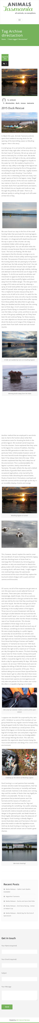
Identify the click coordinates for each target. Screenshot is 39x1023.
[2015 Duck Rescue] (19, 82)
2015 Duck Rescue (13, 108)
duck (17, 103)
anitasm (13, 100)
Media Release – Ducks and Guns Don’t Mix (20, 901)
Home (4, 39)
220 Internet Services (23, 1020)
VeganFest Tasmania (13, 896)
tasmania (30, 103)
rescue (23, 103)
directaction (10, 103)
